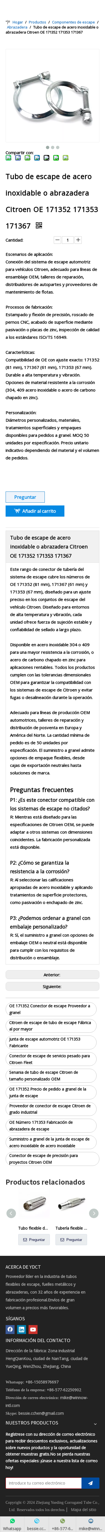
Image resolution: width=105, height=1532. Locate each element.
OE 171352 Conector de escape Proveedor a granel (49, 1009)
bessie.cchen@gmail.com (41, 1413)
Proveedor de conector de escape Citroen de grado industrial (50, 1109)
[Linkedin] (21, 1329)
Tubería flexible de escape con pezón (71, 1228)
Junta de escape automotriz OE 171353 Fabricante (44, 1042)
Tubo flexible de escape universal (34, 1228)
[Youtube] (33, 1329)
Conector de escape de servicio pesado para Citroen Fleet (49, 1059)
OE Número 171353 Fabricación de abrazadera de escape (41, 1126)
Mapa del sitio (83, 1509)
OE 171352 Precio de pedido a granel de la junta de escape (47, 1092)
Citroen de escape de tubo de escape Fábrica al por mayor (50, 1026)
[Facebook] (10, 1329)
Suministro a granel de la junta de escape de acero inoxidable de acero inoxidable (49, 1142)
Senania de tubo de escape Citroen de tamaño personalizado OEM (43, 1076)
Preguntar (25, 497)
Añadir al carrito (39, 511)
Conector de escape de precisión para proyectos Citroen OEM (43, 1159)
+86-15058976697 (42, 1382)
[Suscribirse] (90, 1483)
